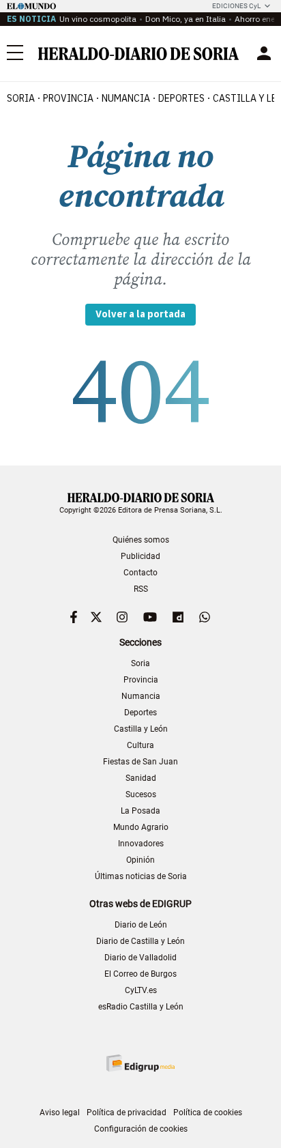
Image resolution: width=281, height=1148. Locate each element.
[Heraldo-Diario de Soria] (138, 53)
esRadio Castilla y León (140, 1006)
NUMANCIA (126, 98)
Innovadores (141, 843)
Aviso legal (60, 1112)
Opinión (140, 860)
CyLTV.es (141, 990)
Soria (140, 663)
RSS (141, 589)
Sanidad (140, 778)
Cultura (140, 745)
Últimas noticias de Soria (141, 876)
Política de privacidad (126, 1112)
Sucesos (140, 794)
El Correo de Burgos (140, 974)
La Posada (140, 811)
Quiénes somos (141, 540)
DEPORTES (181, 98)
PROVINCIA (68, 98)
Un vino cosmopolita (97, 19)
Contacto (140, 572)
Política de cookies (207, 1112)
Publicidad (140, 556)
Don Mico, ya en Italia (185, 19)
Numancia (140, 696)
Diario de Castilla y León (140, 941)
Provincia (140, 680)
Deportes (140, 712)
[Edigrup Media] (140, 1063)
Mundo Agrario (140, 827)
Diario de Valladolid (140, 957)
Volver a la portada (140, 314)
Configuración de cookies (141, 1129)
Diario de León (141, 925)
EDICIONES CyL (236, 6)
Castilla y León (141, 729)
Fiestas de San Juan (140, 761)
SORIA (21, 98)
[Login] (264, 53)
